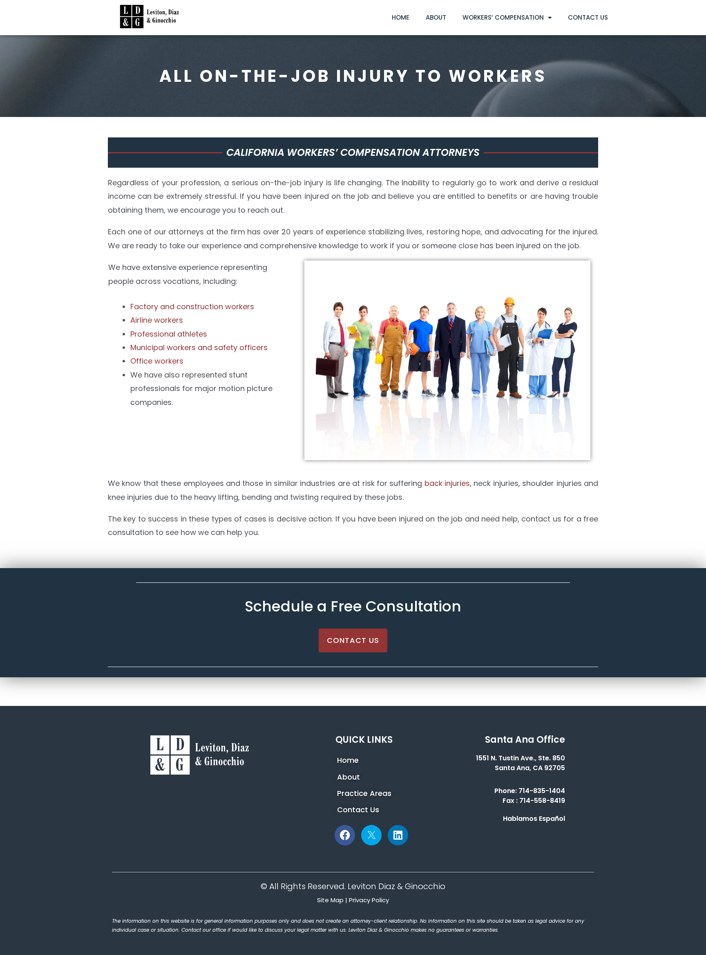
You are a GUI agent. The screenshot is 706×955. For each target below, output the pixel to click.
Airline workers (156, 320)
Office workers (156, 361)
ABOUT (436, 17)
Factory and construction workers (192, 306)
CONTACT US (588, 17)
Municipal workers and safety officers (199, 347)
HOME (400, 17)
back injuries (447, 483)
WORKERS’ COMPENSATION (503, 17)
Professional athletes (168, 334)
